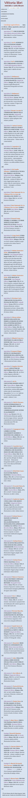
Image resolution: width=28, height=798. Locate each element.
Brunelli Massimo (15, 733)
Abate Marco (14, 720)
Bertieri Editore (15, 357)
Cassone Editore (8, 150)
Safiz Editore (12, 664)
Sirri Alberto (16, 673)
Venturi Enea (17, 701)
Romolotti (16, 643)
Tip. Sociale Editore (16, 46)
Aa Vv (13, 42)
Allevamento (7, 381)
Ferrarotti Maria (18, 486)
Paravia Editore (12, 490)
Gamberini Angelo (18, 499)
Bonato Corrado (16, 110)
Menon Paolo (15, 778)
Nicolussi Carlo (16, 298)
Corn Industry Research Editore (13, 33)
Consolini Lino (17, 446)
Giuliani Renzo (16, 516)
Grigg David (15, 235)
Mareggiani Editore (9, 707)
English (3, 21)
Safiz (14, 658)
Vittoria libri (13, 3)
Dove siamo (4, 18)
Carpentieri (15, 146)
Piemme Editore (14, 750)
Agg (10, 414)
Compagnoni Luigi (18, 429)
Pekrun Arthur (16, 317)
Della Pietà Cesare (18, 471)
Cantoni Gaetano (17, 125)
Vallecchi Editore (8, 97)
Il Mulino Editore (8, 239)
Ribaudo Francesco (17, 338)
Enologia (6, 720)
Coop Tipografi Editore (16, 254)
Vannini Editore (8, 617)
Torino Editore (11, 385)
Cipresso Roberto (16, 746)
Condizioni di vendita (7, 14)
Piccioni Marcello (17, 611)
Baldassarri (15, 76)
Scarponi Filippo (16, 351)
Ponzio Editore (8, 454)
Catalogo (4, 9)
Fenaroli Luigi (15, 218)
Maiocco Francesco (18, 577)
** (12, 31)
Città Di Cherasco (18, 402)
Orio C (14, 596)
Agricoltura (7, 31)
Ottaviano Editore (16, 475)
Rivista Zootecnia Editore (16, 647)
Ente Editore (15, 209)
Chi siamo (4, 11)
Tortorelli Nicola (18, 686)
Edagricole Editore (9, 175)
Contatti (4, 16)
